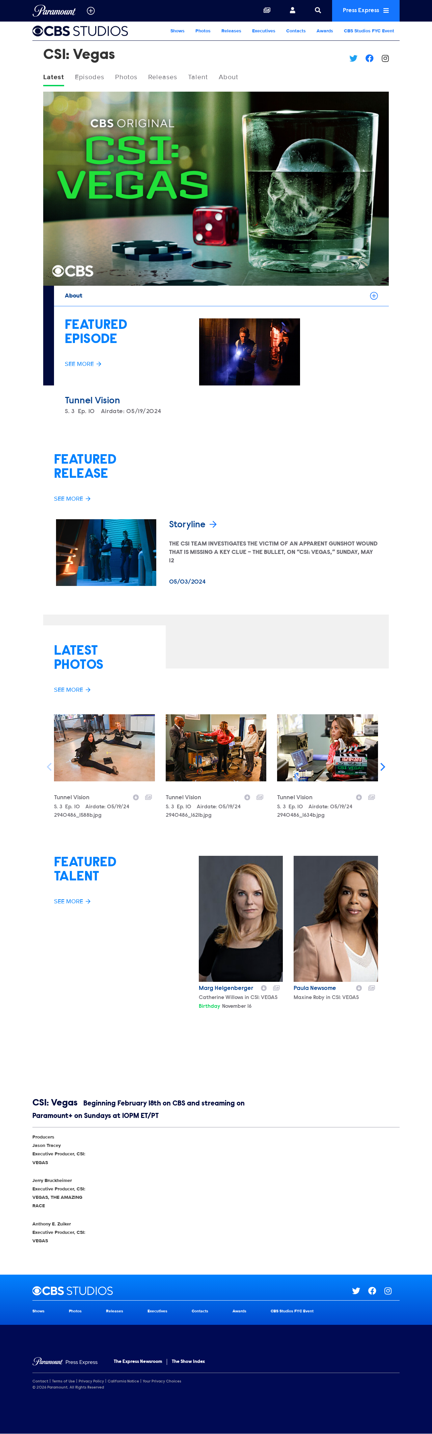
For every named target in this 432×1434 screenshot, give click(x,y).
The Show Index (188, 1362)
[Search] (317, 11)
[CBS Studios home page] (192, 1290)
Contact (40, 1381)
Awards (325, 31)
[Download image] (136, 796)
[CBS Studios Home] (85, 31)
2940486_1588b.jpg (78, 815)
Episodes (89, 77)
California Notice (123, 1381)
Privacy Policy (91, 1381)
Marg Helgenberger (226, 989)
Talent (198, 77)
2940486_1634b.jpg (301, 815)
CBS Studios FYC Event (369, 31)
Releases (231, 31)
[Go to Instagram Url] (392, 1291)
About (228, 77)
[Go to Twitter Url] (360, 1291)
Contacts (296, 31)
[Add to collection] (148, 796)
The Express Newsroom (138, 1362)
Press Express (361, 11)
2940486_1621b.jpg (189, 815)
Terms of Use (63, 1381)
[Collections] (267, 11)
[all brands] (91, 10)
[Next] (382, 767)
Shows (177, 31)
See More (79, 364)
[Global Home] (54, 11)
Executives (263, 31)
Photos (203, 31)
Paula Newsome (315, 989)
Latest (53, 77)
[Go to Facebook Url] (376, 1291)
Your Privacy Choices (162, 1381)
